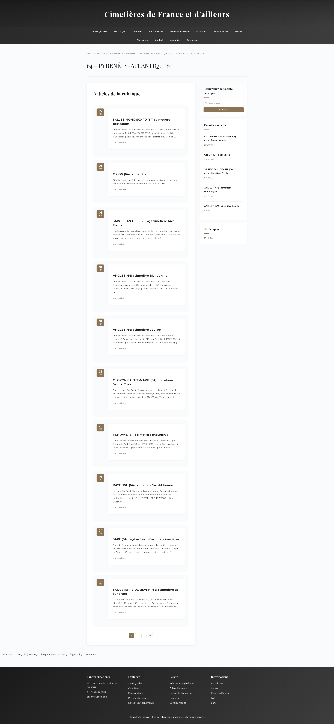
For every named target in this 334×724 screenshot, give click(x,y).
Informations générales (182, 683)
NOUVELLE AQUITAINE (162, 54)
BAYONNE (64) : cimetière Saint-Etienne (143, 485)
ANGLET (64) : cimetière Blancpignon (141, 275)
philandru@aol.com (97, 697)
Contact (159, 40)
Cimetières (137, 31)
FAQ (213, 698)
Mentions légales (220, 693)
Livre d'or (174, 698)
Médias (238, 31)
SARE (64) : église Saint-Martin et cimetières (146, 539)
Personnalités (156, 31)
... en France (143, 54)
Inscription (175, 40)
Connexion (192, 40)
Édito (214, 703)
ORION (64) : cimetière (130, 174)
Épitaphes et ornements (141, 703)
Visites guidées (99, 31)
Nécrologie (119, 31)
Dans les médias (178, 703)
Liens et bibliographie (181, 693)
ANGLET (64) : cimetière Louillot (137, 329)
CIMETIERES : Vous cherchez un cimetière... (115, 54)
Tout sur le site (220, 31)
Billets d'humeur (178, 688)
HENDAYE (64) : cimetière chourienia (140, 435)
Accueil (90, 54)
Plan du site (143, 40)
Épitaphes (201, 31)
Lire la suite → (119, 143)
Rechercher (223, 110)
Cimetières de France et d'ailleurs (167, 14)
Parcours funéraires (180, 31)
